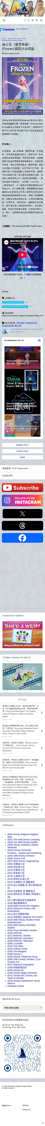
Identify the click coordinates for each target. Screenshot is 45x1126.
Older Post (22, 451)
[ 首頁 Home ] (6, 1105)
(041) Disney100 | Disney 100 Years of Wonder (22, 976)
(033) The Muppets (17, 951)
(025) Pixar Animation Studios (22, 930)
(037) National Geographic (21, 964)
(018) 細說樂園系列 (17, 903)
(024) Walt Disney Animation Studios (12, 40)
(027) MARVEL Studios (19, 935)
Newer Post (22, 445)
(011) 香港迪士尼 (16, 873)
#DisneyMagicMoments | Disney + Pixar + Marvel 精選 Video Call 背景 (22, 429)
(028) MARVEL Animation (20, 938)
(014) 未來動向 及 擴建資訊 (21, 882)
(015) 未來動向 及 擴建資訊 (21, 891)
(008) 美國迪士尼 (16, 864)
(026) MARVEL (15, 933)
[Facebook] (25, 20)
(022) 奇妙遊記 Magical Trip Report (25, 917)
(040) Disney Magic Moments (22, 973)
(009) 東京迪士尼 (16, 867)
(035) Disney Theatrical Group (23, 956)
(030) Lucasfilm (15, 943)
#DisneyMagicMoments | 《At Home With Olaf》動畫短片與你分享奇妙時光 (21, 406)
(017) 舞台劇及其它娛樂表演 (22, 900)
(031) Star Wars (15, 946)
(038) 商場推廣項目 (17, 967)
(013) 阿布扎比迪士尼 (18, 879)
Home (3, 38)
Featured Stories (16, 986)
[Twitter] (33, 20)
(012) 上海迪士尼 (16, 876)
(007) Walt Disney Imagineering (23, 861)
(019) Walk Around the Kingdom (23, 906)
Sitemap (25, 1105)
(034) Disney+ (15, 954)
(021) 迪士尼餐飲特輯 (18, 914)
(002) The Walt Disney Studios (17, 38)
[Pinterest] (37, 20)
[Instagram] (29, 20)
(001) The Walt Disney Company (24, 839)
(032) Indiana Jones (17, 949)
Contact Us (26, 1110)
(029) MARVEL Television (20, 941)
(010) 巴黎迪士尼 (16, 870)
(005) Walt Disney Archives (21, 856)
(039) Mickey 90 (16, 970)
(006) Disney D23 (16, 858)
